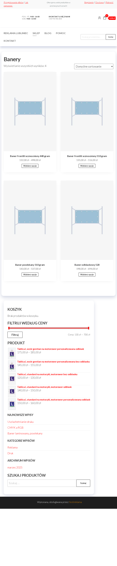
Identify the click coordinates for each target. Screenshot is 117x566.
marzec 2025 (14, 467)
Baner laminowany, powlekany (25, 433)
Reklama (12, 447)
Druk (10, 453)
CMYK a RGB (15, 427)
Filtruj (15, 334)
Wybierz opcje (30, 165)
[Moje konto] (99, 17)
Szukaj (110, 37)
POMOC (61, 33)
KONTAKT (10, 40)
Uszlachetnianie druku (20, 421)
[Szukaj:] (48, 483)
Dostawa (99, 2)
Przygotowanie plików (13, 2)
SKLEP (36, 34)
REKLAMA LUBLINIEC (16, 33)
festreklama (75, 501)
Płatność (109, 2)
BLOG (47, 33)
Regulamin (89, 2)
